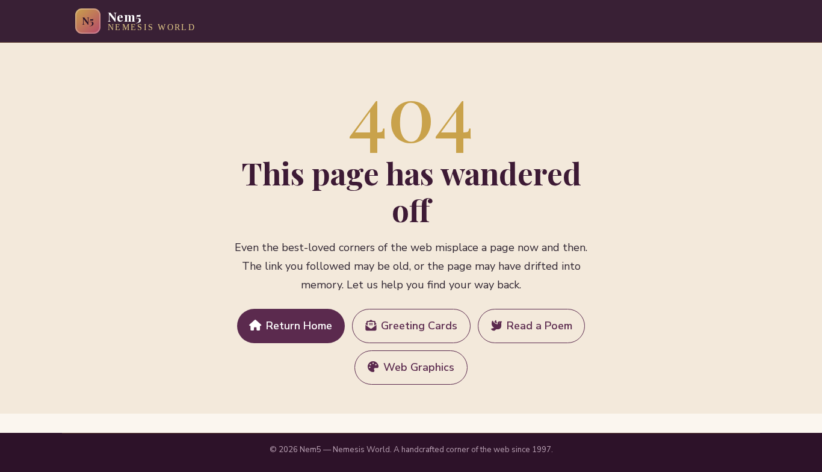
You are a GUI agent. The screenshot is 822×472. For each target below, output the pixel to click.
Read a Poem (539, 325)
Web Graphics (418, 367)
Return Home (299, 325)
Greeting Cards (419, 325)
